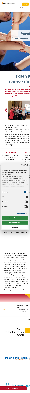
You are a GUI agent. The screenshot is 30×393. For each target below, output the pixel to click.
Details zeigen (21, 213)
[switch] (26, 197)
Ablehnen (15, 227)
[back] (6, 110)
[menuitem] (25, 4)
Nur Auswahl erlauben (15, 222)
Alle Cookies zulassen (15, 218)
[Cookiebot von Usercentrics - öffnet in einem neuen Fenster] (21, 165)
